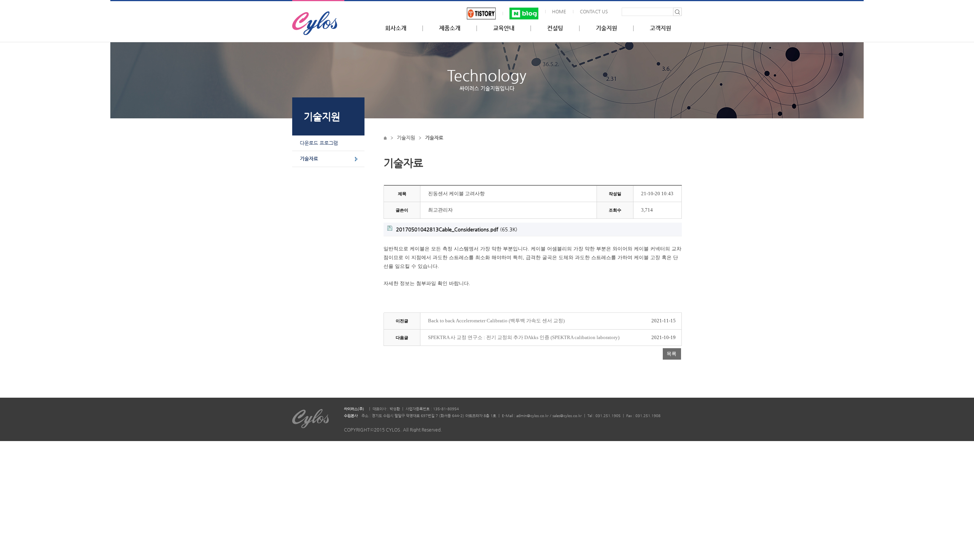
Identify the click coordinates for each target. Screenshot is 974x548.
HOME (559, 11)
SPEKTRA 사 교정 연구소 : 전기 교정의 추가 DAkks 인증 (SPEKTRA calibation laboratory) (523, 337)
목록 (671, 354)
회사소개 (395, 28)
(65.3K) (456, 229)
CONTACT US (594, 11)
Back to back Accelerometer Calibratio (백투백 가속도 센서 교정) (496, 320)
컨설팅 (555, 28)
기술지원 (606, 28)
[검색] (677, 12)
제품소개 (449, 28)
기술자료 (309, 158)
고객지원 (660, 28)
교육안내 (503, 28)
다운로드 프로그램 (319, 143)
